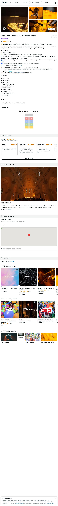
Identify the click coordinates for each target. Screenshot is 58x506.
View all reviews (29, 158)
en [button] (47, 2)
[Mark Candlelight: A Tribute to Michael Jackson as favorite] (35, 269)
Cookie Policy (50, 503)
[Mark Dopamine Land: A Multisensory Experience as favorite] (17, 302)
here (20, 65)
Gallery (52, 29)
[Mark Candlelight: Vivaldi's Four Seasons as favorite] (53, 269)
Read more (9, 209)
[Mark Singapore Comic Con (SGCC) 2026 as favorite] (53, 302)
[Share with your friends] (52, 36)
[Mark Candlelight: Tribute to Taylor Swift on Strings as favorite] (55, 36)
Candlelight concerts (19, 72)
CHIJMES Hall (6, 220)
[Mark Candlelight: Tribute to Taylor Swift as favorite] (17, 269)
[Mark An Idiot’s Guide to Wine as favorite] (35, 302)
